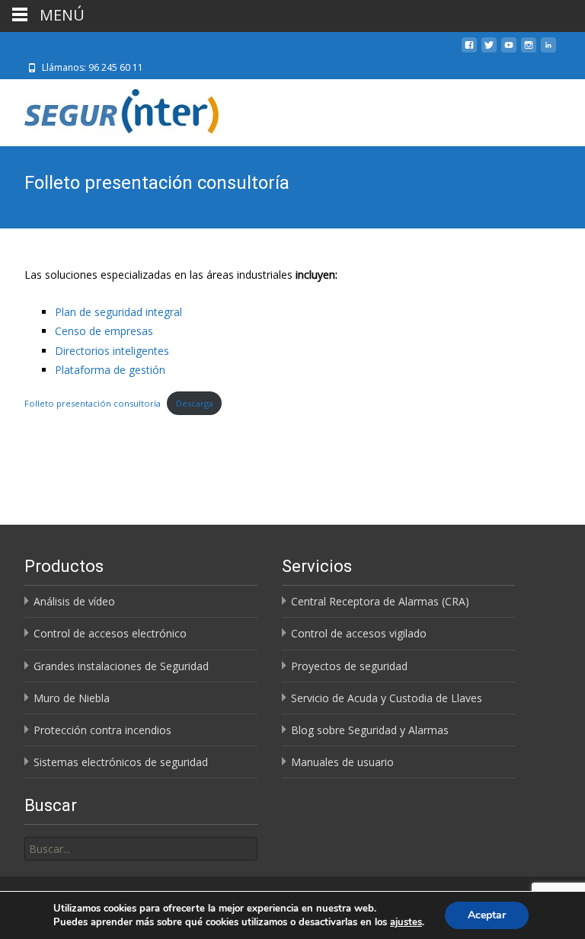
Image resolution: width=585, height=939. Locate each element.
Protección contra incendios (102, 730)
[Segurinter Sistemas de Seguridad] (114, 109)
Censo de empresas (104, 331)
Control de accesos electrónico (110, 633)
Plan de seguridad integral (118, 312)
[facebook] (469, 50)
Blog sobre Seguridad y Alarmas (370, 730)
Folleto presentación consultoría (92, 403)
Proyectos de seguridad (349, 666)
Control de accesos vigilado (359, 633)
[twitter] (489, 50)
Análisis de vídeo (74, 601)
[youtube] (508, 50)
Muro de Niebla (72, 698)
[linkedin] (548, 50)
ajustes (406, 922)
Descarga (194, 403)
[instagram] (528, 50)
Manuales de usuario (342, 762)
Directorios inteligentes (112, 350)
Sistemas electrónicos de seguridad (121, 762)
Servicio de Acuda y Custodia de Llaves (386, 698)
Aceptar (487, 915)
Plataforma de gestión (110, 370)
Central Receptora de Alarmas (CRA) (380, 601)
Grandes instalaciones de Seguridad (121, 666)
